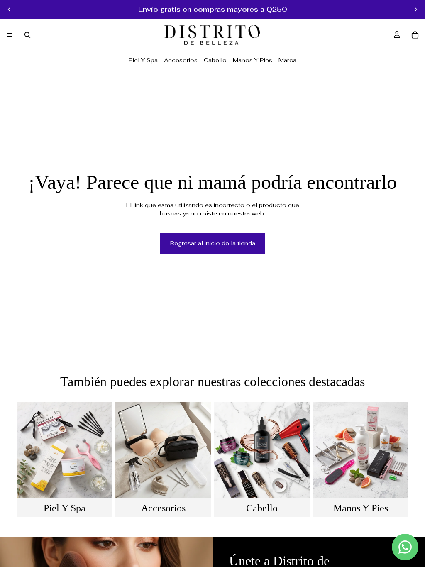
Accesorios (181, 60)
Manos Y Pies (252, 60)
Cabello (215, 60)
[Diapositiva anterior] (9, 9)
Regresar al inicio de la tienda (212, 243)
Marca (287, 60)
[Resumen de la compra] (415, 35)
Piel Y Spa (143, 60)
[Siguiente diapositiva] (416, 9)
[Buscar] (27, 35)
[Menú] (9, 34)
